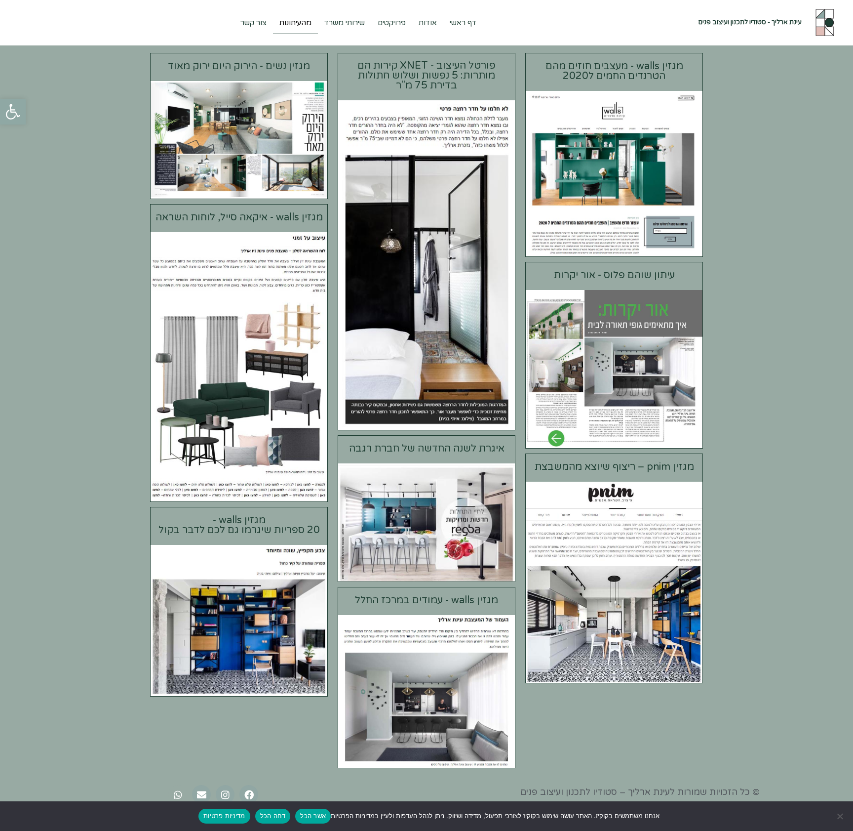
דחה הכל (273, 816)
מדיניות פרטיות (224, 816)
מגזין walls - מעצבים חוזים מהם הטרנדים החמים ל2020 (614, 71)
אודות (428, 22)
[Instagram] (225, 794)
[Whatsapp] (177, 794)
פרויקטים (392, 22)
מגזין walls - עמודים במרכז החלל (426, 600)
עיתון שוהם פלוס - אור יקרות (614, 275)
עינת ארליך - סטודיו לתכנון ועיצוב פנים (750, 22)
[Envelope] (201, 794)
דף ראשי (463, 22)
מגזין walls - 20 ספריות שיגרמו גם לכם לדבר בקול (239, 525)
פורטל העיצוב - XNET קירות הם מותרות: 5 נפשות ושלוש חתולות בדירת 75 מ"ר (426, 75)
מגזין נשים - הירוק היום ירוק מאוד (239, 66)
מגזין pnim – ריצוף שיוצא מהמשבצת (614, 467)
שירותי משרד (344, 22)
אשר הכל (313, 816)
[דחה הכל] (841, 816)
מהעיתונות (295, 22)
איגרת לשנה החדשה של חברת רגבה (426, 449)
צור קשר (253, 22)
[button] (13, 112)
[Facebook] (248, 794)
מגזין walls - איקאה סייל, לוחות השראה (239, 217)
